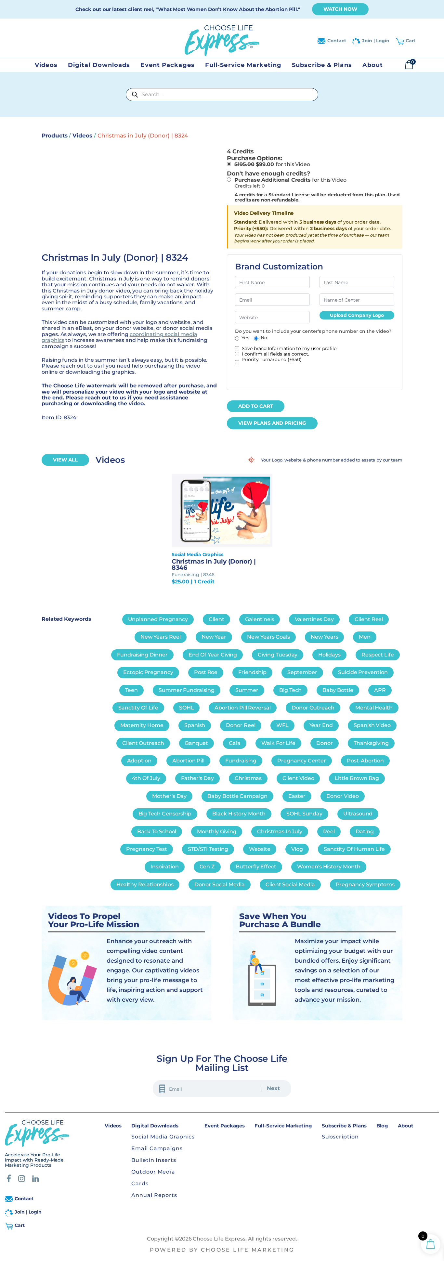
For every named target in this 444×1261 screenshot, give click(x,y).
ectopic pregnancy (148, 672)
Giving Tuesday (277, 655)
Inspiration (164, 867)
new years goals (268, 637)
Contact (336, 40)
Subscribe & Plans (322, 65)
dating (365, 831)
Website (260, 849)
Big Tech (290, 690)
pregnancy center (301, 761)
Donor (324, 743)
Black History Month (239, 814)
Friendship (252, 672)
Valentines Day (314, 619)
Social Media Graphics (163, 1137)
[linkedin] (35, 1180)
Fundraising (240, 761)
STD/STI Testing (208, 849)
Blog (382, 1126)
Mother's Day (169, 796)
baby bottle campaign (237, 796)
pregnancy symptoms (365, 884)
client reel (369, 619)
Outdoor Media (153, 1172)
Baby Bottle (337, 690)
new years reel (160, 637)
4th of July (146, 778)
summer (247, 690)
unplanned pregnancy (158, 619)
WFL (282, 725)
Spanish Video (372, 725)
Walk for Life (278, 743)
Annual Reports (154, 1195)
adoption (139, 761)
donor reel (240, 725)
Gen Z (207, 867)
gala (235, 743)
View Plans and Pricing (272, 423)
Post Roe (205, 672)
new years (324, 637)
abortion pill (188, 761)
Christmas (248, 778)
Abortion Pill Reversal (242, 708)
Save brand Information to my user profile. (289, 348)
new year (214, 637)
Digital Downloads (99, 65)
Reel (329, 831)
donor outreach (313, 708)
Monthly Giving (216, 831)
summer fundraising (187, 690)
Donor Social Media (219, 884)
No (264, 337)
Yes (245, 337)
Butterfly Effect (256, 867)
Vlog (297, 849)
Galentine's (259, 619)
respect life (377, 655)
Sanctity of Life (138, 708)
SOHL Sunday (304, 814)
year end (321, 725)
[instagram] (21, 1180)
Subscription (340, 1137)
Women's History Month (328, 867)
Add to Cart (255, 406)
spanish (194, 725)
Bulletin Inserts (153, 1160)
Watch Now (340, 9)
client (216, 619)
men (365, 637)
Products (54, 135)
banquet (196, 743)
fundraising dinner (142, 655)
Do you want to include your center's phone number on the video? (313, 331)
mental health (374, 708)
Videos (46, 65)
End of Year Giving (213, 655)
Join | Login (375, 40)
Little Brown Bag (357, 778)
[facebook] (9, 1180)
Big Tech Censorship (165, 814)
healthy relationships (145, 884)
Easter (297, 796)
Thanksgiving (371, 743)
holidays (329, 655)
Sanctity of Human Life (354, 849)
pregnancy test (146, 849)
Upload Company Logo (357, 315)
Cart (411, 40)
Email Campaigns (157, 1148)
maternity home (141, 725)
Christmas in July (279, 831)
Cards (140, 1183)
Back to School (156, 831)
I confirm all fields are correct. (275, 354)
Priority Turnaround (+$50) (272, 359)
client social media (290, 884)
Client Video (298, 778)
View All (65, 460)
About (372, 65)
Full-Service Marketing (243, 65)
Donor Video (342, 796)
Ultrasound (357, 814)
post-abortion (365, 761)
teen (131, 690)
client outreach (143, 743)
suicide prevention (363, 672)
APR (380, 690)
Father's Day (197, 778)
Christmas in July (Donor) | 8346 (214, 564)
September (302, 672)
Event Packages (167, 65)
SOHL (186, 708)
